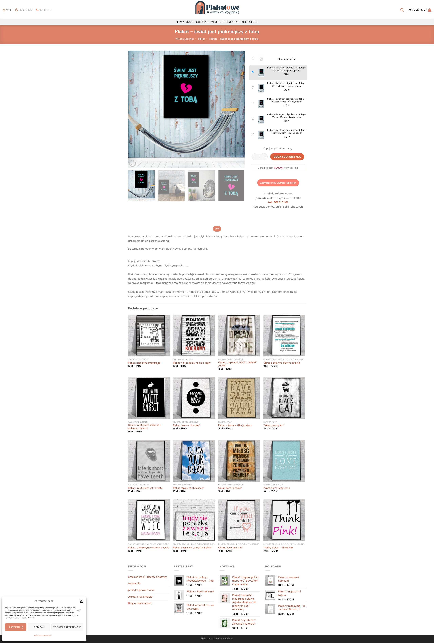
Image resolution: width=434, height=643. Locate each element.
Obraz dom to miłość (230, 488)
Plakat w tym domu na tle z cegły (192, 362)
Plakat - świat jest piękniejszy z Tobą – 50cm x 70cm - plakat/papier (286, 116)
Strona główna (185, 39)
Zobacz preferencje (67, 627)
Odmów (39, 627)
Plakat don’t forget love (276, 488)
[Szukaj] (402, 10)
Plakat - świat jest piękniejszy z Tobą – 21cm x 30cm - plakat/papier (286, 84)
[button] (81, 601)
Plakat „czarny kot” (273, 425)
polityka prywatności (42, 635)
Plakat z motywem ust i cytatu (145, 488)
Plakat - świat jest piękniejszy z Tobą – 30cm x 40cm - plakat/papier (286, 100)
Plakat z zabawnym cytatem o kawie (148, 547)
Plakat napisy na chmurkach (188, 488)
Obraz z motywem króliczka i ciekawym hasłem (144, 427)
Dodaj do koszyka (287, 157)
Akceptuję (16, 627)
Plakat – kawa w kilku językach (235, 425)
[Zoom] (132, 163)
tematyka (184, 22)
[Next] (238, 109)
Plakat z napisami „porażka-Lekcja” (192, 547)
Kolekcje (248, 22)
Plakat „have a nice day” (186, 425)
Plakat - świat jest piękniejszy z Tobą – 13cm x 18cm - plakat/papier (286, 69)
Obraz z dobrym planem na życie (281, 362)
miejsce (216, 22)
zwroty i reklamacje (140, 596)
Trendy (232, 22)
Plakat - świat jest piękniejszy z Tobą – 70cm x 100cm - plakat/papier (286, 131)
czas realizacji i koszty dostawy (147, 577)
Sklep (201, 39)
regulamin (134, 583)
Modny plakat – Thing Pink (278, 547)
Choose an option (286, 59)
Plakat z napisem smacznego (144, 362)
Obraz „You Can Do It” (230, 547)
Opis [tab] (217, 228)
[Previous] (135, 109)
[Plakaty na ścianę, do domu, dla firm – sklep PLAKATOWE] (217, 9)
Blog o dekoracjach (140, 603)
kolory (200, 22)
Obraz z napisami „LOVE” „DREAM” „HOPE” (237, 364)
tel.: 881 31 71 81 (278, 202)
